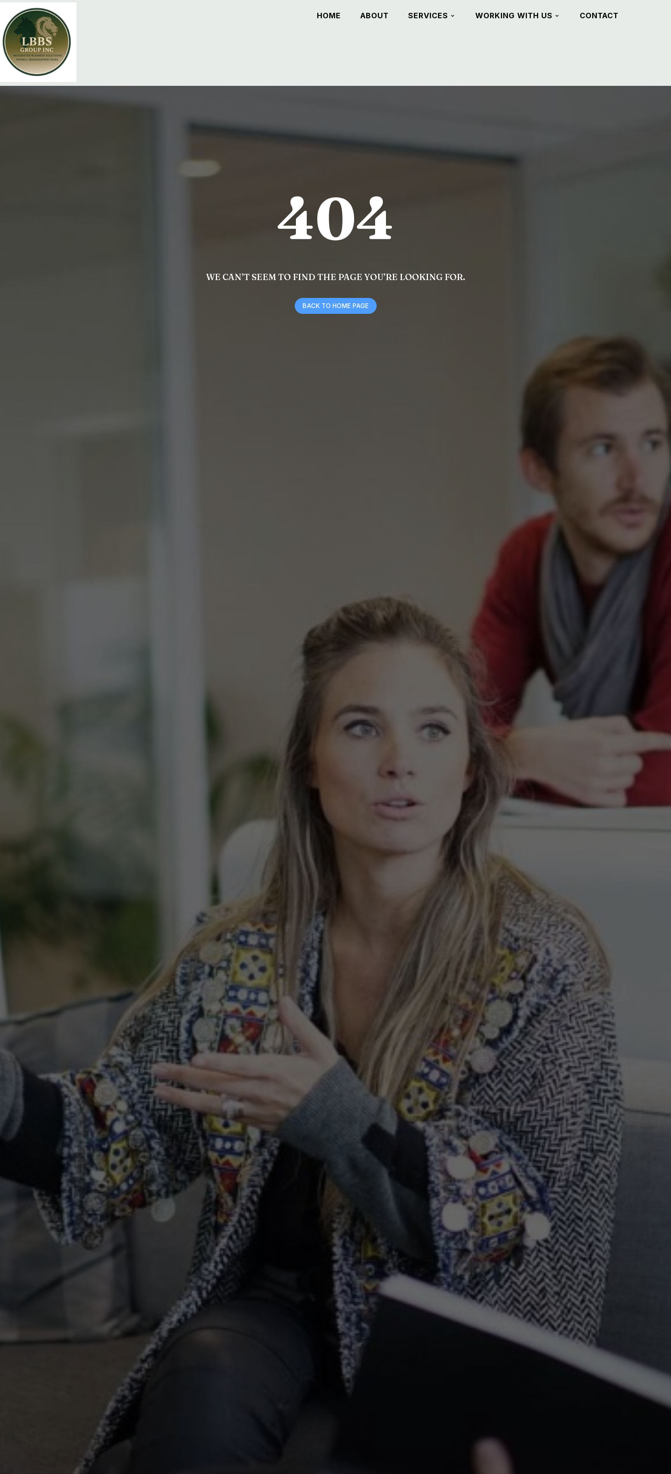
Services (428, 16)
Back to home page (335, 306)
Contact (599, 16)
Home (329, 16)
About (374, 16)
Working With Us (514, 16)
